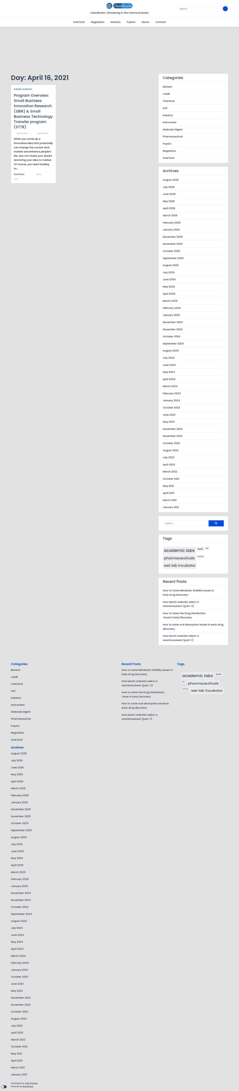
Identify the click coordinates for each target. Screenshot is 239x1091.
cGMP (166, 93)
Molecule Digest (172, 129)
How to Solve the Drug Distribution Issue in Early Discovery (184, 615)
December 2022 (173, 429)
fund (16, 179)
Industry (116, 22)
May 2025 (169, 286)
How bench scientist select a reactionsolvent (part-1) (181, 638)
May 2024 (169, 372)
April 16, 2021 (22, 133)
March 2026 (170, 215)
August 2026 (171, 180)
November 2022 (172, 436)
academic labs (179, 550)
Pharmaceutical (173, 136)
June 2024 (169, 365)
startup (201, 556)
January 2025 (171, 315)
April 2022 (169, 464)
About (145, 22)
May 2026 (169, 201)
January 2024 (171, 400)
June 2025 (169, 279)
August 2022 (171, 450)
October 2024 (171, 336)
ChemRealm (42, 133)
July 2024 (169, 357)
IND (207, 548)
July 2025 (169, 272)
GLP (165, 108)
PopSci (131, 22)
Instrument (169, 122)
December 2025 (173, 236)
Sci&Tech (79, 22)
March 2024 (170, 386)
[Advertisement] (119, 46)
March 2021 (170, 500)
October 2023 (171, 407)
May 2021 (168, 485)
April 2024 (169, 379)
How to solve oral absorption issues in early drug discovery (193, 627)
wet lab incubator (180, 565)
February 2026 (171, 222)
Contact (160, 22)
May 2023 (169, 421)
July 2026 (168, 187)
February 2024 (172, 393)
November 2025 (173, 244)
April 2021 (168, 493)
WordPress (28, 1086)
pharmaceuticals (179, 558)
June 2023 (169, 414)
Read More (19, 174)
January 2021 (171, 507)
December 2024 (173, 322)
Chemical (169, 101)
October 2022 (171, 443)
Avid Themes (31, 1083)
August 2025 (171, 265)
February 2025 (172, 308)
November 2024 (173, 329)
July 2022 (168, 457)
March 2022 (170, 471)
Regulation (97, 22)
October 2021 (171, 478)
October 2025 (171, 251)
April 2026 (169, 208)
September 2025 (173, 258)
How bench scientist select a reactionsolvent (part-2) (181, 604)
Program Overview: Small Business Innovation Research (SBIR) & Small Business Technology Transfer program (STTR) (33, 111)
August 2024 (171, 350)
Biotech (167, 86)
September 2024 (173, 343)
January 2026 (171, 229)
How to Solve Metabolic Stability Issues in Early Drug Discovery (188, 592)
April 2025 (169, 293)
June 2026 (169, 194)
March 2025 (170, 301)
